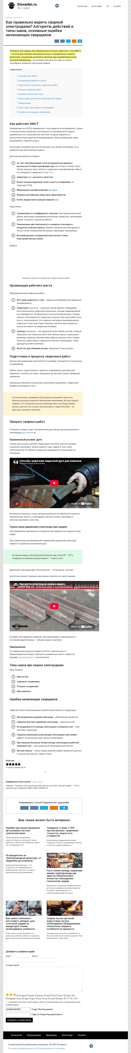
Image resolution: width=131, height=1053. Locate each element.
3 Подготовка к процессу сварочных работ (37, 85)
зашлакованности (27, 657)
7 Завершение (24, 103)
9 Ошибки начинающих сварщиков (33, 112)
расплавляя (27, 432)
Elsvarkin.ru (27, 4)
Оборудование (34, 1035)
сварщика (31, 331)
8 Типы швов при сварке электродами (35, 107)
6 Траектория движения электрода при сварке (39, 98)
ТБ (107, 6)
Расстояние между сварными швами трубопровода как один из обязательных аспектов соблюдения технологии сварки (64, 876)
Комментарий (12, 965)
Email (35, 956)
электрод (33, 308)
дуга (30, 177)
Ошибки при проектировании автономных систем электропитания (23, 830)
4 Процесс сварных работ (29, 89)
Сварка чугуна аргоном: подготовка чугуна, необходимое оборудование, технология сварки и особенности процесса (64, 923)
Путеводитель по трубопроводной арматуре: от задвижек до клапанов (23, 858)
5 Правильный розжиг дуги (30, 94)
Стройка (117, 6)
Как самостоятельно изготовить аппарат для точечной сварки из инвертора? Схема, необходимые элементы (20, 923)
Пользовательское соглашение (51, 1048)
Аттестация (97, 6)
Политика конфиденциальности (22, 1048)
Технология (82, 6)
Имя (8, 956)
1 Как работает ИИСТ (27, 76)
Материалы (51, 1035)
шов (56, 200)
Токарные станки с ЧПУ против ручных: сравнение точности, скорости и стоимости (62, 831)
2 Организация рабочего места (31, 80)
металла (52, 190)
